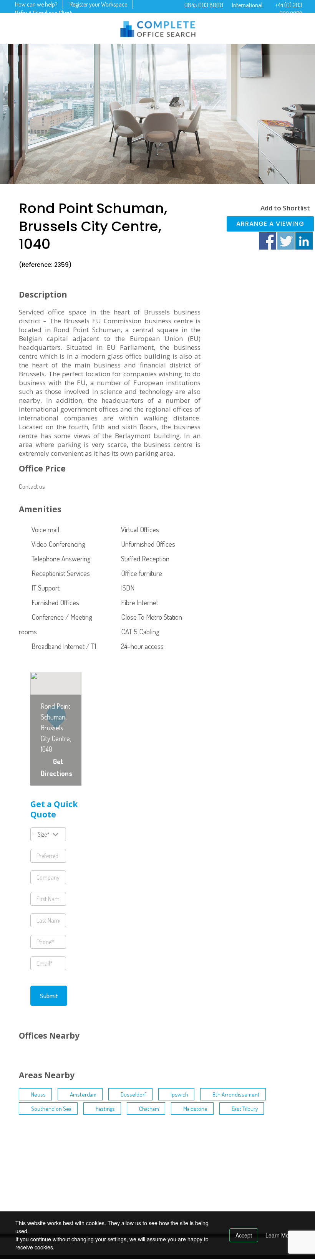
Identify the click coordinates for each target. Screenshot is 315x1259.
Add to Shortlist (285, 207)
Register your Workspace (98, 4)
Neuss (38, 1094)
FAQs (92, 1194)
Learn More (279, 1235)
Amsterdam (83, 1094)
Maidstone (195, 1108)
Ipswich (179, 1094)
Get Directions (56, 767)
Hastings (105, 1108)
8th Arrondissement (236, 1094)
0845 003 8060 (203, 5)
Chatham (149, 1108)
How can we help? (36, 4)
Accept (243, 1235)
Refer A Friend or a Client (43, 13)
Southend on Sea (51, 1108)
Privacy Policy (101, 1168)
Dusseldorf (133, 1094)
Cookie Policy (101, 1181)
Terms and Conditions (110, 1156)
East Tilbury (245, 1108)
